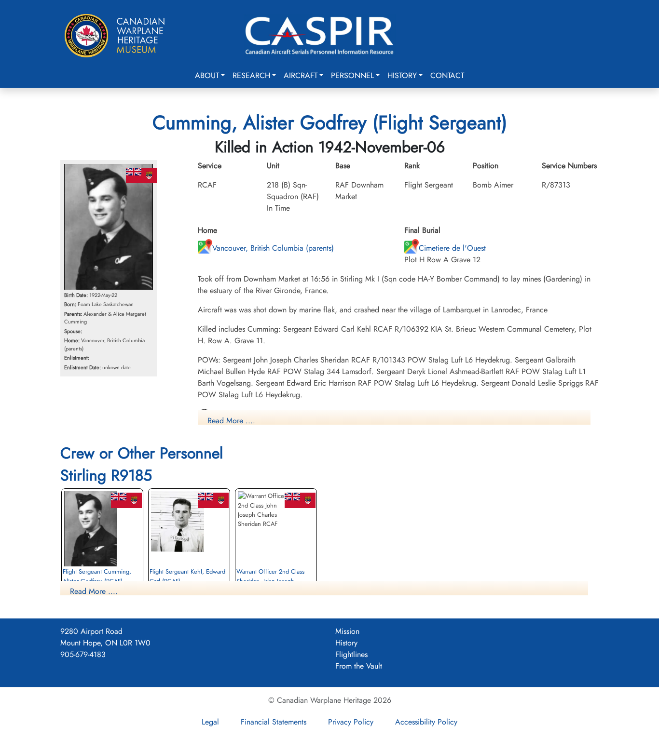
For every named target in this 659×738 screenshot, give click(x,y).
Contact (447, 75)
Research (251, 75)
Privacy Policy (350, 721)
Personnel (352, 75)
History (402, 75)
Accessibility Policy (426, 721)
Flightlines (351, 654)
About (207, 75)
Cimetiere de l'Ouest (452, 248)
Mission (347, 631)
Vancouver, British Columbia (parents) (273, 248)
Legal (210, 721)
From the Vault (358, 665)
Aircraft (300, 75)
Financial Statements (273, 721)
